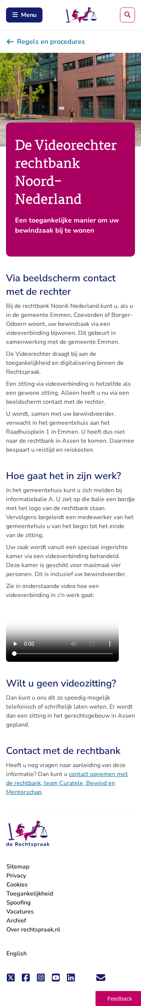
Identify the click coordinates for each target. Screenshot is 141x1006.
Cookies (17, 885)
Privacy (16, 876)
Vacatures (20, 911)
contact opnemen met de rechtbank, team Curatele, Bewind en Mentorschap (67, 783)
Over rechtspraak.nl (33, 929)
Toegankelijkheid (29, 894)
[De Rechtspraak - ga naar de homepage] (28, 834)
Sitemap (17, 867)
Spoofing (18, 903)
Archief (16, 920)
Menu (28, 15)
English (16, 953)
